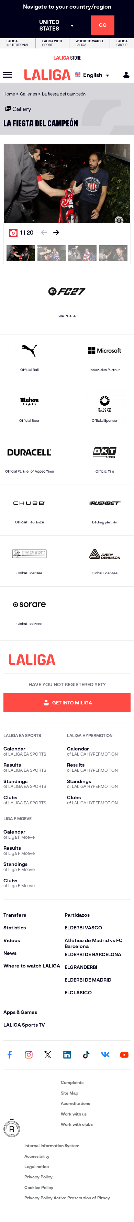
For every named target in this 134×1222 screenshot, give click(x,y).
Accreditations (75, 1103)
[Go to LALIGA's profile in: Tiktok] (86, 1055)
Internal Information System (51, 1145)
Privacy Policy (38, 1177)
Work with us (74, 1114)
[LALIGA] (47, 74)
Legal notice (36, 1166)
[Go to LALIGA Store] (67, 58)
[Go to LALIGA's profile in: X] (48, 1055)
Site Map (69, 1093)
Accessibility (36, 1156)
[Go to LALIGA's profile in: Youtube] (124, 1055)
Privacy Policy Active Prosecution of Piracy (67, 1198)
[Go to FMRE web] (30, 1128)
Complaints (72, 1082)
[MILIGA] (124, 75)
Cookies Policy (38, 1187)
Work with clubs (77, 1124)
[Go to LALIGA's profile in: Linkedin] (67, 1055)
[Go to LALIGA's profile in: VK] (105, 1055)
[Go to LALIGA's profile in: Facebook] (9, 1055)
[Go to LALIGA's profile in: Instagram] (29, 1055)
